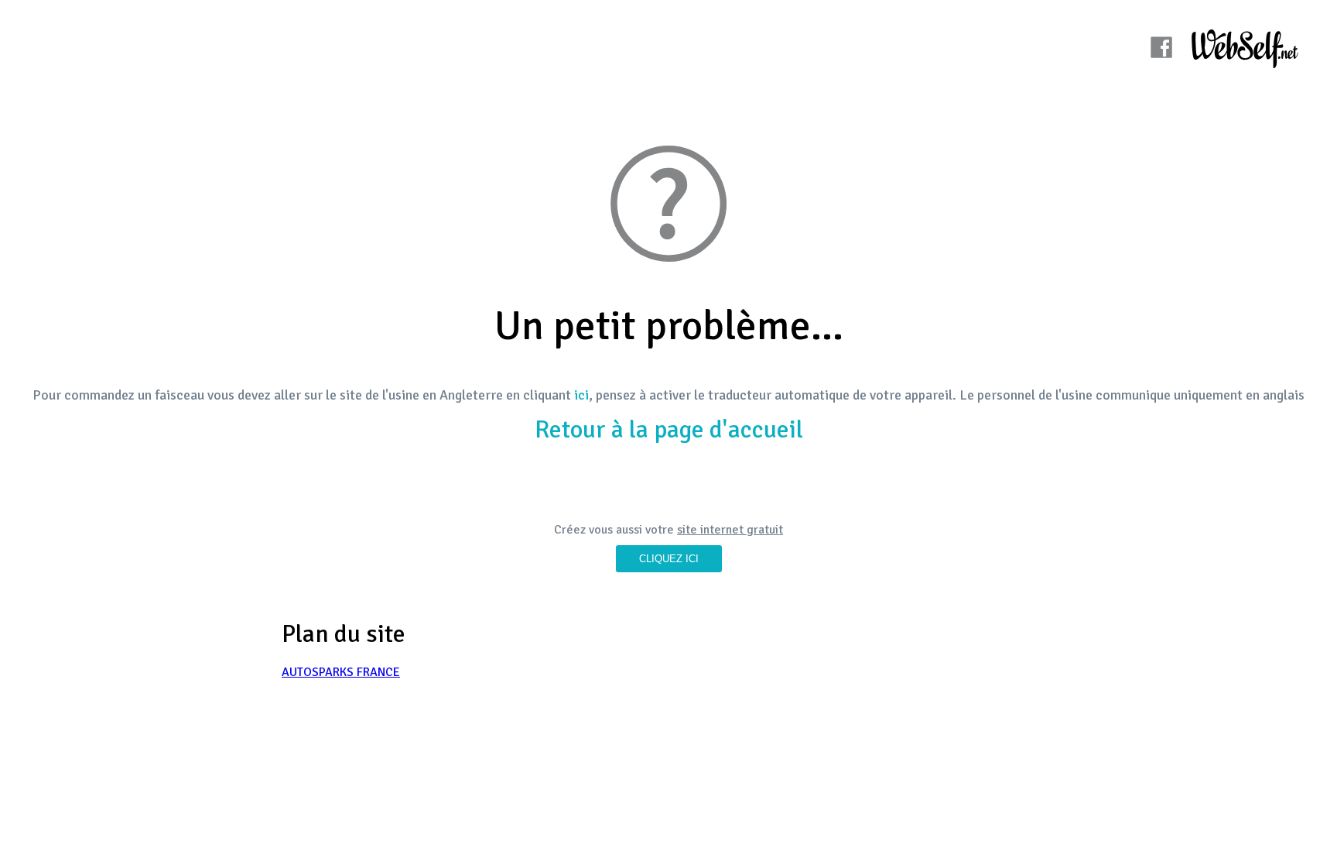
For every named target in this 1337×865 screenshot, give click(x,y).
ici (581, 394)
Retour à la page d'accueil (669, 429)
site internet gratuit (730, 529)
